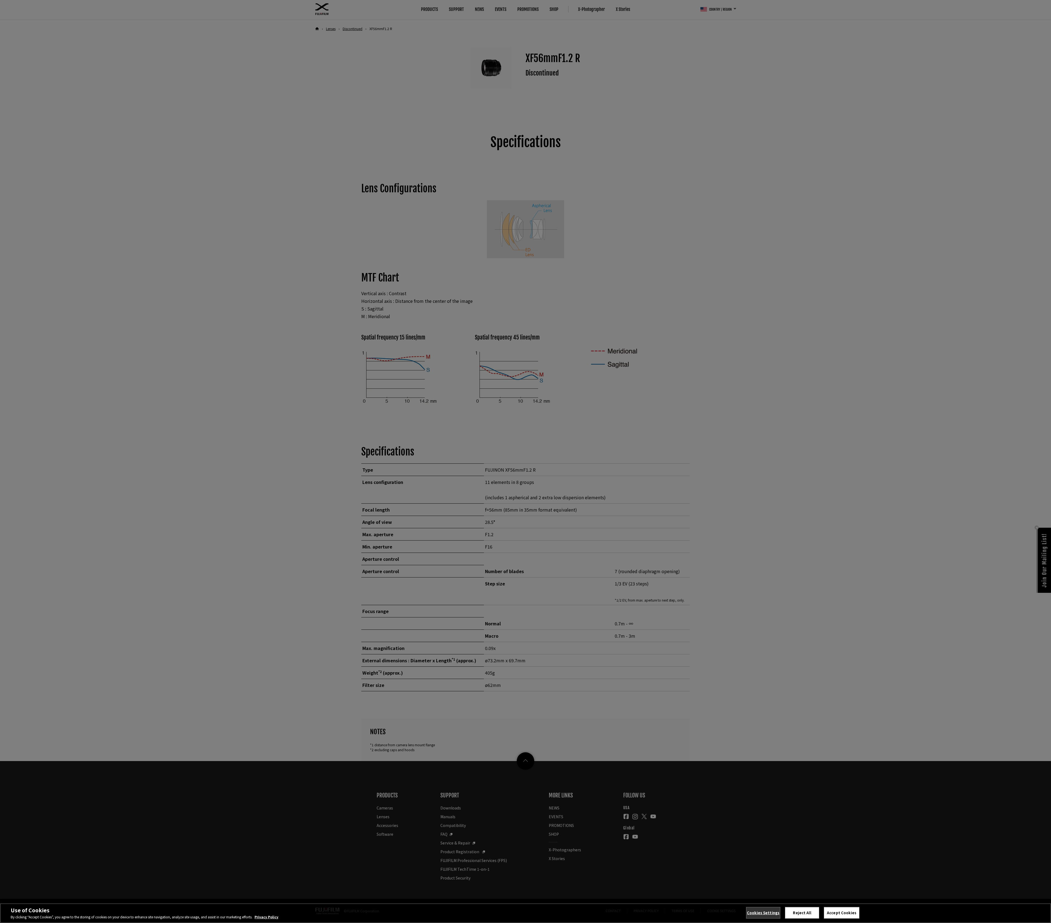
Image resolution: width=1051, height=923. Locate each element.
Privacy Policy (266, 917)
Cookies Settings (763, 912)
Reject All (802, 912)
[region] (525, 913)
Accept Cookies (841, 912)
